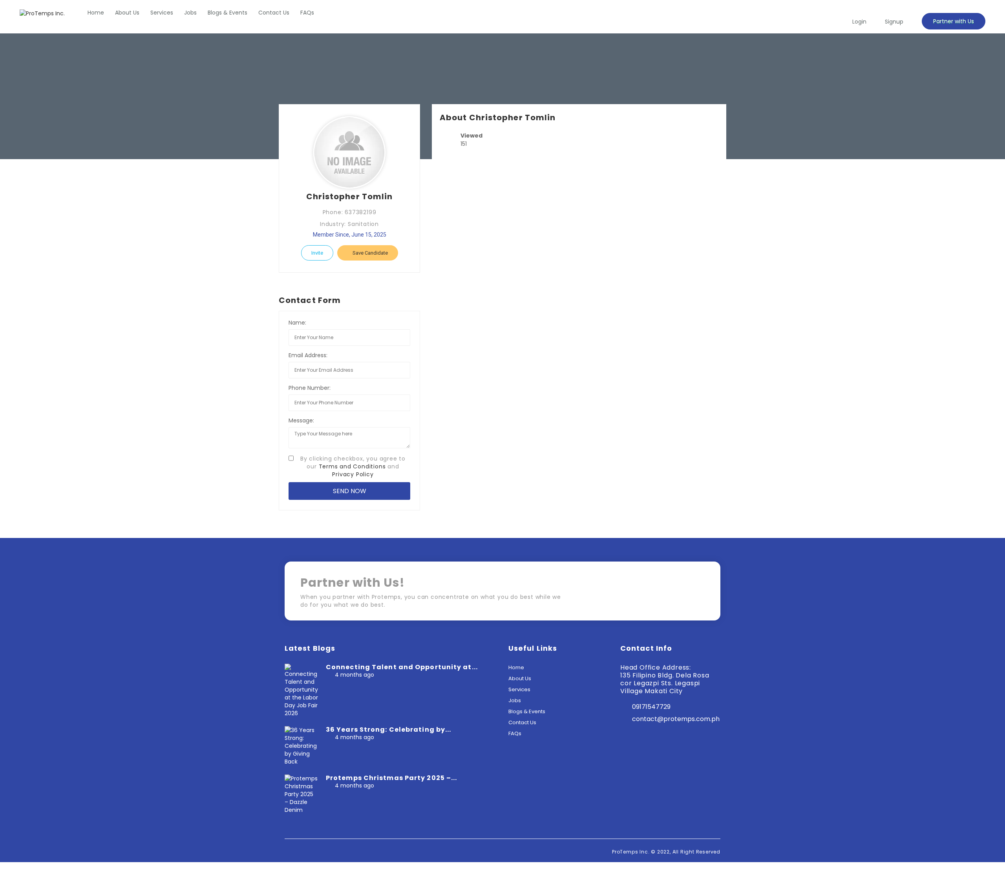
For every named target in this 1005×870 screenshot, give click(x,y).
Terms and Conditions (352, 466)
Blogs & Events (227, 13)
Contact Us (273, 13)
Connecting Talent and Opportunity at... (402, 667)
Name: (297, 323)
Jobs (190, 13)
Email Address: (308, 355)
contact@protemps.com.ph (676, 718)
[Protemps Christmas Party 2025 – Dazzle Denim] (301, 794)
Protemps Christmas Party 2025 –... (391, 777)
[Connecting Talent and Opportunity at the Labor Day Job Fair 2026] (301, 690)
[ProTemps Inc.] (42, 13)
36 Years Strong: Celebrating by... (388, 729)
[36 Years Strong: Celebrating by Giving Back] (301, 745)
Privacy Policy (352, 474)
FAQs (307, 13)
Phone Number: (310, 388)
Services (161, 13)
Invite (317, 253)
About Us (127, 13)
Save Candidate (369, 253)
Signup (894, 22)
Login (859, 22)
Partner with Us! (671, 593)
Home (96, 13)
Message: (301, 420)
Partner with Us (953, 21)
